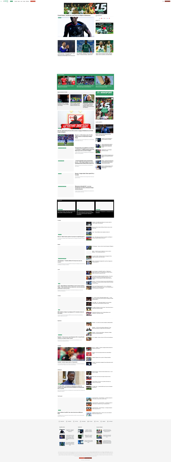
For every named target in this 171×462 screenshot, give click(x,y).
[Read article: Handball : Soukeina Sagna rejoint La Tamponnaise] (71, 354)
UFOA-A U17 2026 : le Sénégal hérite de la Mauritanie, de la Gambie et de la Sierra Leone (75, 104)
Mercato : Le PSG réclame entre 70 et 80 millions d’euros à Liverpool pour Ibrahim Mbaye (83, 136)
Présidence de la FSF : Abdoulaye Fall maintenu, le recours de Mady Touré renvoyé (63, 104)
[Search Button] (163, 1)
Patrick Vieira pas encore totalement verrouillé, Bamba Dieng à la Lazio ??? (107, 430)
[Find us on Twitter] (104, 18)
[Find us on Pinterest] (109, 18)
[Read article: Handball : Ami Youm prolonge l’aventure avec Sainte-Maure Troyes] (89, 354)
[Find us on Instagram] (106, 18)
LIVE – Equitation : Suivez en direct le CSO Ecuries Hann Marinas (102, 337)
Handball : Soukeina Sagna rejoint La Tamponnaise (67, 362)
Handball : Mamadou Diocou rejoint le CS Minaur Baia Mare (101, 357)
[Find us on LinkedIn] (107, 18)
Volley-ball (98, 209)
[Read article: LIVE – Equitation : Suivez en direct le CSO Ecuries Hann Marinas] (89, 339)
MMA (78, 209)
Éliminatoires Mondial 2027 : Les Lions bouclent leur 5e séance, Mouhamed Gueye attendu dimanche (84, 188)
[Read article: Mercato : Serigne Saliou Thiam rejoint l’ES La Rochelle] (66, 178)
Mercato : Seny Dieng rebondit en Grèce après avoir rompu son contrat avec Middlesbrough (107, 167)
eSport (59, 410)
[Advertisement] (85, 65)
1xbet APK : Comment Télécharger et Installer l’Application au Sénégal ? (88, 430)
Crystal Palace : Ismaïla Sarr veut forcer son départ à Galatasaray (74, 15)
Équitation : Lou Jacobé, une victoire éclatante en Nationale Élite (102, 322)
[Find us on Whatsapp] (99, 18)
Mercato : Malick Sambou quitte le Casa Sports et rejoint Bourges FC (71, 236)
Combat (24, 1)
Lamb (21, 1)
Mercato (59, 17)
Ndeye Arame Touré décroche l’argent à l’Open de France (101, 376)
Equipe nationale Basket (100, 51)
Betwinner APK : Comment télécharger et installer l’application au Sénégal (88, 436)
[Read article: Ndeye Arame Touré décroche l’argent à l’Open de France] (89, 378)
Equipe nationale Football (88, 101)
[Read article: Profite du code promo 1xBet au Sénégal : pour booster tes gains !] (80, 442)
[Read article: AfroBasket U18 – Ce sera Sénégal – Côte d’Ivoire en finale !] (98, 151)
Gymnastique (60, 209)
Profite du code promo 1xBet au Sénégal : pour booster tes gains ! (88, 441)
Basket (19, 1)
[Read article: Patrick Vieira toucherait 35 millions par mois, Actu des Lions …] (99, 437)
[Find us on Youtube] (101, 18)
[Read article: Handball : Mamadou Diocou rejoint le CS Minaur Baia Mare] (89, 359)
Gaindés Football (80, 51)
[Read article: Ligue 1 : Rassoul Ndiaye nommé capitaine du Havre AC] (89, 233)
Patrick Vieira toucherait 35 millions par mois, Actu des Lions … (107, 436)
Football (15, 1)
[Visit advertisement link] (85, 8)
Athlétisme (27, 1)
